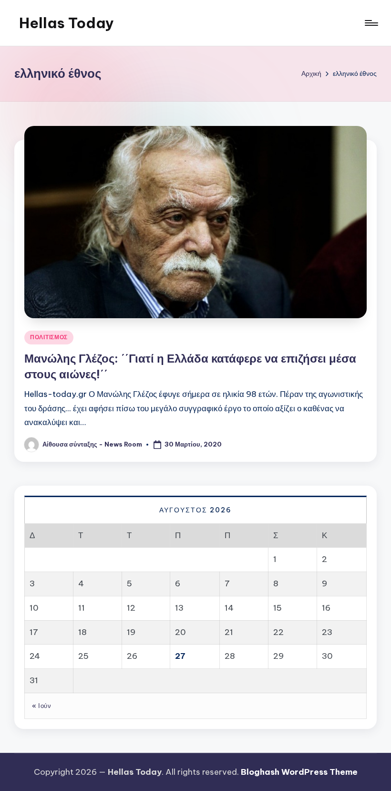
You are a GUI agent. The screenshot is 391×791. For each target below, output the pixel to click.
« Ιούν (41, 705)
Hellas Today (66, 23)
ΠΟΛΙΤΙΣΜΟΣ (49, 337)
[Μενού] (371, 23)
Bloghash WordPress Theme (299, 772)
